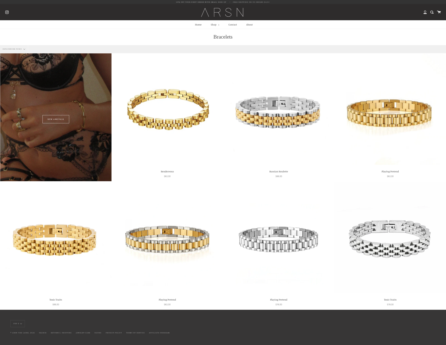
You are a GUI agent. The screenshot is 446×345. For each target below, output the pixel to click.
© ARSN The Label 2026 (22, 333)
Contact (232, 24)
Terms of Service (135, 333)
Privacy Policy (114, 333)
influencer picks (12, 49)
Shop (214, 24)
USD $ (16, 323)
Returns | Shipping (61, 333)
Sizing (98, 333)
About (249, 24)
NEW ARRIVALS (56, 119)
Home (198, 24)
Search (43, 333)
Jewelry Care (83, 333)
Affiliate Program (159, 333)
